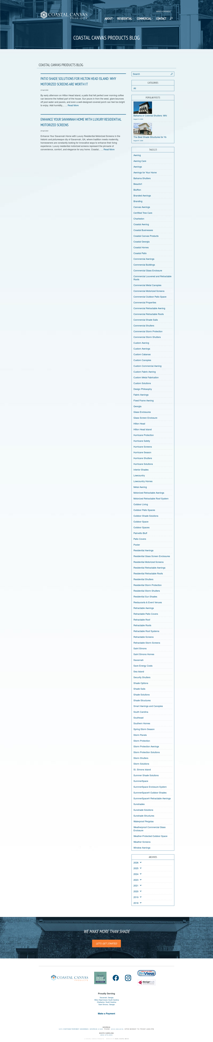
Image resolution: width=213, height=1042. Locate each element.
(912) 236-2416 (117, 1029)
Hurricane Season (142, 452)
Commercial (144, 18)
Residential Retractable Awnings (149, 567)
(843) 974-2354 (106, 1035)
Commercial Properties (144, 302)
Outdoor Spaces (141, 527)
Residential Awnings (143, 550)
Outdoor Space (140, 521)
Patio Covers (139, 538)
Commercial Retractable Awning (149, 308)
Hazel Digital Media (122, 1038)
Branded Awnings (142, 195)
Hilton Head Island (142, 429)
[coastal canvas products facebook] (116, 978)
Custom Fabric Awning (144, 371)
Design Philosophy (142, 389)
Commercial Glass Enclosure (147, 270)
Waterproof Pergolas (143, 821)
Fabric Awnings (141, 394)
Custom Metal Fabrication (146, 377)
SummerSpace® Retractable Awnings (152, 798)
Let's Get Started (106, 943)
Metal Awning (140, 487)
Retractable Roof (141, 619)
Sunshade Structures (143, 815)
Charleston (138, 218)
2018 (135, 902)
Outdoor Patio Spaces (144, 509)
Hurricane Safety (141, 440)
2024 (135, 874)
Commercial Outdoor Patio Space (149, 296)
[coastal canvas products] (64, 17)
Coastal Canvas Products (146, 235)
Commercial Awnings (143, 258)
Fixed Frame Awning (143, 400)
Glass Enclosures (142, 411)
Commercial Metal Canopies (147, 285)
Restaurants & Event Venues (147, 602)
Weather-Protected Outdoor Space (150, 836)
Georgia (137, 406)
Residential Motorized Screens (148, 561)
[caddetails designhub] (146, 981)
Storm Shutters (140, 758)
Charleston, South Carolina (106, 1002)
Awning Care (139, 160)
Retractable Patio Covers (145, 613)
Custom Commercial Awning (147, 365)
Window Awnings (141, 847)
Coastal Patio (140, 253)
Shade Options (140, 683)
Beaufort (137, 183)
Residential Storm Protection (147, 585)
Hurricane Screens (142, 446)
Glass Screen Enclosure (145, 417)
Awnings (137, 166)
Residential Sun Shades (145, 596)
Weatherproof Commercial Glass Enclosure (149, 828)
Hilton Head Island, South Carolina (106, 1000)
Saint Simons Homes (143, 654)
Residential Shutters (143, 579)
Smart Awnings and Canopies (148, 706)
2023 (135, 879)
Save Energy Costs (142, 665)
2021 (135, 885)
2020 (135, 891)
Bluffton (137, 189)
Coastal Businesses (143, 230)
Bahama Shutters (142, 178)
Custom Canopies (142, 360)
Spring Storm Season (144, 729)
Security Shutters (141, 677)
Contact (161, 18)
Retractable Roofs (142, 625)
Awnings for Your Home (145, 172)
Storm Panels (140, 734)
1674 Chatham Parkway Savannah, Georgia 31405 (81, 1029)
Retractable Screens (143, 636)
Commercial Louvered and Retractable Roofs (152, 278)
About (109, 18)
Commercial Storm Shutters (147, 337)
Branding (137, 201)
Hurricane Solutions (143, 463)
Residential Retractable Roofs (148, 573)
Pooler (136, 544)
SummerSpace (140, 780)
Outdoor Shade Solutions (145, 515)
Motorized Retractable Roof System (151, 498)
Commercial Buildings (144, 264)
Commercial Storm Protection (147, 331)
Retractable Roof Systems (146, 631)
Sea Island (138, 671)
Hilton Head (139, 423)
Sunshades (139, 804)
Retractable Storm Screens (146, 642)
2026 (135, 862)
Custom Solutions (142, 383)
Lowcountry (139, 475)
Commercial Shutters (143, 325)
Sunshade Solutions (143, 809)
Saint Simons (140, 648)
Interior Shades (141, 469)
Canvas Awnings (141, 207)
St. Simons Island (142, 769)
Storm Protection (141, 740)
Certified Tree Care (142, 212)
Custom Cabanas (142, 354)
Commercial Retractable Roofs (148, 314)
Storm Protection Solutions (146, 752)
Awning (137, 155)
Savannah (138, 659)
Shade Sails (139, 688)
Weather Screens (142, 841)
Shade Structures (142, 700)
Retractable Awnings (143, 608)
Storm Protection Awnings (146, 746)
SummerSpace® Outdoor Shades (150, 792)
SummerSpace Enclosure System (150, 786)
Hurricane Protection (143, 435)
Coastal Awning (141, 224)
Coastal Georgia (141, 241)
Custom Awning (141, 342)
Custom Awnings (141, 348)
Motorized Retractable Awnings (148, 492)
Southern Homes (141, 723)
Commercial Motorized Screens (148, 290)
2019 (135, 897)
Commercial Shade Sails (145, 319)
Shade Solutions (141, 694)
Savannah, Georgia (106, 997)
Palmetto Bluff (140, 533)
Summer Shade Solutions (146, 775)
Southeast (138, 717)
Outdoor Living (140, 504)
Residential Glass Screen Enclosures (151, 556)
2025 (135, 868)
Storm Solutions (141, 763)
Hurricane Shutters (142, 458)
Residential (124, 18)
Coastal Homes (141, 247)
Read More (73, 105)
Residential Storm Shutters (146, 590)
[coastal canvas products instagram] (128, 978)
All (134, 88)
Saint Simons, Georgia (106, 1004)
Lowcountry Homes (142, 481)
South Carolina (140, 711)
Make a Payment (163, 11)
